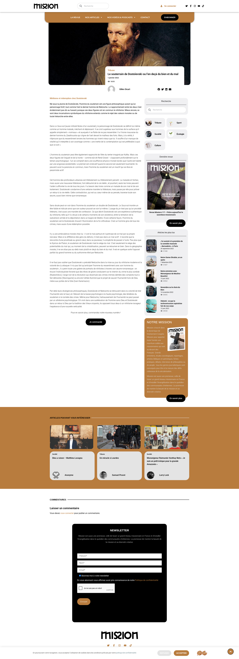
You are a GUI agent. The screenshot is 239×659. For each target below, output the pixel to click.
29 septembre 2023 (167, 249)
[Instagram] (195, 6)
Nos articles (92, 17)
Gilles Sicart (124, 89)
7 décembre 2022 (166, 262)
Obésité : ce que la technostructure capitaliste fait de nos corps (171, 303)
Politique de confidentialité (146, 580)
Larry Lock (164, 475)
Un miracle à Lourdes (109, 458)
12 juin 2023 (165, 308)
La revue (75, 17)
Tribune (102, 454)
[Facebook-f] (190, 6)
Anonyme (69, 475)
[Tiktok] (203, 6)
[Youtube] (199, 6)
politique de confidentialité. (126, 653)
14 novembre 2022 (167, 292)
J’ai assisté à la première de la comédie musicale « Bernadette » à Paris (172, 243)
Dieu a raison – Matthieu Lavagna (67, 458)
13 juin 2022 (165, 278)
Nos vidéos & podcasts (119, 17)
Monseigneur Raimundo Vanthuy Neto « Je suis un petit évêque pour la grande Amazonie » (166, 461)
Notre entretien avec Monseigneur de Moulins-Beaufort (171, 273)
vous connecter (67, 513)
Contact (145, 17)
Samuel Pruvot (118, 475)
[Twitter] (186, 6)
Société (54, 454)
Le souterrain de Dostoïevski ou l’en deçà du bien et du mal (143, 74)
